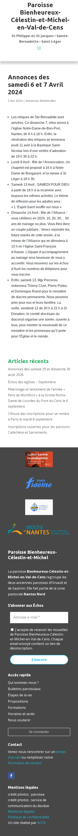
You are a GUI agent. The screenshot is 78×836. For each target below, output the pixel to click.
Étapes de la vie (20, 695)
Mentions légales (21, 811)
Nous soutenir (19, 720)
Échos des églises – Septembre (32, 382)
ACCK (41, 822)
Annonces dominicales (41, 101)
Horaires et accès (21, 713)
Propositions (18, 701)
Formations (17, 707)
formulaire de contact (24, 763)
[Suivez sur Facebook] (11, 775)
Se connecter (39, 731)
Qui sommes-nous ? (23, 682)
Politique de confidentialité (28, 817)
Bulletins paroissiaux (24, 688)
